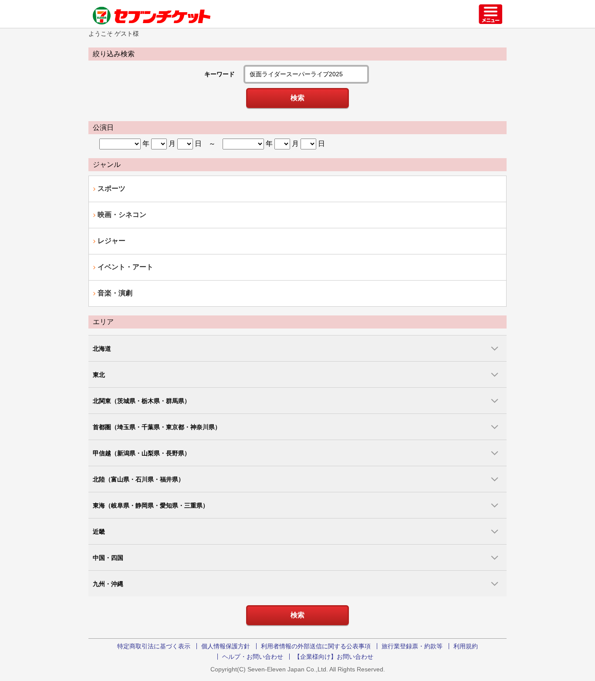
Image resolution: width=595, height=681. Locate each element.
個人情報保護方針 (225, 646)
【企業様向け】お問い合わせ (333, 656)
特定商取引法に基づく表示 (153, 646)
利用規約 (465, 646)
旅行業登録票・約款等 (412, 646)
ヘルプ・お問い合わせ (252, 656)
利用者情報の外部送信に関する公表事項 (316, 646)
